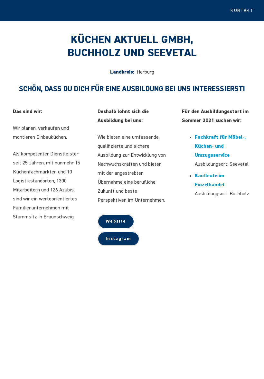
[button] (244, 10)
